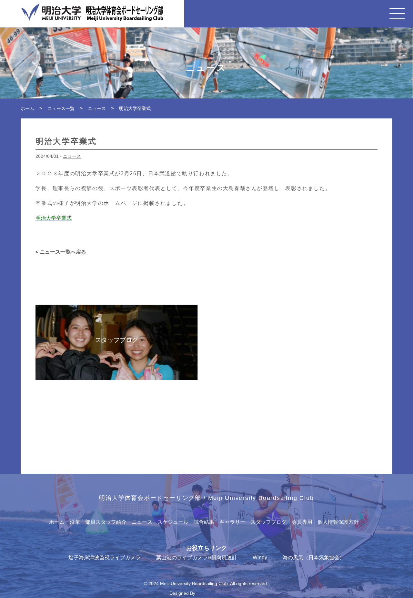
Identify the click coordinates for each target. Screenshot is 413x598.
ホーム (57, 522)
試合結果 (204, 522)
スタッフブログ (268, 522)
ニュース (72, 156)
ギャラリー (232, 522)
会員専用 (302, 522)
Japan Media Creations (220, 593)
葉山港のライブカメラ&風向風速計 (196, 557)
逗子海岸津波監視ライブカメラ (104, 557)
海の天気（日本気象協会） (314, 557)
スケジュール (172, 522)
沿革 (75, 522)
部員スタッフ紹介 (105, 522)
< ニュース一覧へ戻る (60, 252)
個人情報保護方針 (338, 522)
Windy (260, 557)
